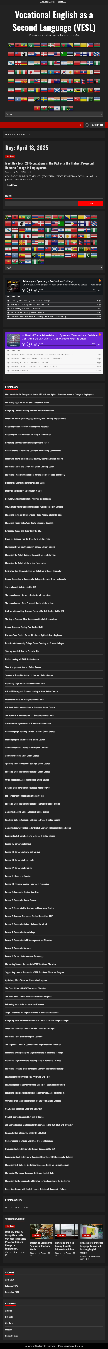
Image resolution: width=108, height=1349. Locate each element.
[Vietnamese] (37, 106)
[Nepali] (83, 79)
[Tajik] (50, 97)
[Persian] (11, 88)
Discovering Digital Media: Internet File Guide (25, 482)
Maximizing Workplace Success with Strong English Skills (29, 1173)
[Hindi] (70, 61)
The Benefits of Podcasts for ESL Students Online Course (30, 715)
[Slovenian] (11, 97)
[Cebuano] (90, 43)
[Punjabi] (31, 88)
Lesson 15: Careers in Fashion (18, 843)
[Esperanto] (64, 52)
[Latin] (90, 70)
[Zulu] (70, 106)
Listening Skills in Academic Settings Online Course (27, 771)
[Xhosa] (50, 106)
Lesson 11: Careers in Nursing (18, 876)
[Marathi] (64, 79)
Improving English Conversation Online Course (25, 683)
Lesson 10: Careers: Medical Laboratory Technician (27, 884)
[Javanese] (37, 70)
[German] (24, 61)
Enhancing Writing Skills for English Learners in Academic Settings (34, 1052)
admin (9, 172)
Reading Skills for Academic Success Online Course (27, 787)
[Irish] (17, 70)
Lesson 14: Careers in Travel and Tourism (22, 851)
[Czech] (37, 52)
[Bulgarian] (77, 43)
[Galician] (11, 61)
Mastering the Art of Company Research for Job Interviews (31, 554)
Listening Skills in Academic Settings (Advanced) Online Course (32, 803)
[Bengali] (64, 43)
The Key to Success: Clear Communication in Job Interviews (31, 619)
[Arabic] (31, 43)
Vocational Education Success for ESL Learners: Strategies (30, 1028)
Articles (37, 1235)
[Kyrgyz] (77, 70)
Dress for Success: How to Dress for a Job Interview (27, 538)
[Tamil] (57, 97)
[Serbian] (64, 88)
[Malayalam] (44, 79)
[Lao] (83, 70)
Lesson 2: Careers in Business (18, 948)
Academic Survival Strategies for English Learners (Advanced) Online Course (38, 827)
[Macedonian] (24, 79)
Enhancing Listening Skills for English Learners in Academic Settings (35, 1092)
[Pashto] (97, 79)
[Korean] (64, 70)
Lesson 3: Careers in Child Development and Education (28, 940)
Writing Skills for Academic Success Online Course (27, 779)
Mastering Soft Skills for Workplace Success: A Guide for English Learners (37, 1164)
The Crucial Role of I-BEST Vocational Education (25, 988)
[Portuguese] (24, 88)
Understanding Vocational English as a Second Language (29, 1140)
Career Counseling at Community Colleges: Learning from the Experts (35, 579)
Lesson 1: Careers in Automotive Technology (24, 956)
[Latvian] (97, 70)
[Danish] (44, 52)
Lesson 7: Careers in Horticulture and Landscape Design (29, 908)
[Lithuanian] (11, 79)
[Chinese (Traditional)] (17, 52)
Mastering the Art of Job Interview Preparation (25, 563)
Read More (13, 185)
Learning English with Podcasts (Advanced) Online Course (30, 835)
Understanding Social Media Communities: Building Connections (33, 450)
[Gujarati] (37, 61)
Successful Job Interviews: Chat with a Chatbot (25, 1132)
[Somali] (17, 97)
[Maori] (57, 79)
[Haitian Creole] (44, 61)
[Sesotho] (70, 88)
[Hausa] (50, 61)
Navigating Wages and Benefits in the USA (23, 530)
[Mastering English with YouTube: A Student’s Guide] (41, 1231)
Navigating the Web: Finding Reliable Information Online (29, 410)
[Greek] (31, 61)
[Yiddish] (57, 106)
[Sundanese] (31, 97)
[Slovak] (97, 88)
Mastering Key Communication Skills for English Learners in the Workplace (37, 1180)
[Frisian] (97, 52)
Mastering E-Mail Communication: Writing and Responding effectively (35, 474)
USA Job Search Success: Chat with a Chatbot (24, 1116)
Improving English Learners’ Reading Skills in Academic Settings (33, 1060)
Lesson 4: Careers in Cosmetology (20, 932)
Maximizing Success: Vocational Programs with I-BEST (28, 1076)
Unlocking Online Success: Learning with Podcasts (27, 426)
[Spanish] (24, 97)
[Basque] (50, 43)
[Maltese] (50, 79)
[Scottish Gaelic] (57, 88)
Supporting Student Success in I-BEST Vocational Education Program (34, 972)
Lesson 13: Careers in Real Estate (19, 860)
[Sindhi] (83, 88)
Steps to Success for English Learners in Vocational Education (31, 1012)
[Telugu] (64, 97)
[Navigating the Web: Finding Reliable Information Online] (66, 1231)
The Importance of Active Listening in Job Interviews (28, 595)
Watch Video (97, 125)
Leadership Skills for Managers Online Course (25, 699)
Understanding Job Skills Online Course (22, 659)
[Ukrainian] (83, 97)
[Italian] (24, 70)
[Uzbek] (97, 97)
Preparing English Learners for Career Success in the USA (30, 1148)
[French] (90, 52)
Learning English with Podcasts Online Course (25, 739)
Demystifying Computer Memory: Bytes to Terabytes (28, 498)
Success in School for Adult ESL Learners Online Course (29, 675)
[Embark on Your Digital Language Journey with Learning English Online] (91, 1231)
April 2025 (9, 1279)
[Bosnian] (70, 43)
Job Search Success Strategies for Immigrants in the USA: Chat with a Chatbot (39, 1124)
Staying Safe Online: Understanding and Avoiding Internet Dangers (34, 506)
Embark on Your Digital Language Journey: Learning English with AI (34, 458)
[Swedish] (44, 97)
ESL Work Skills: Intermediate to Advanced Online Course (30, 707)
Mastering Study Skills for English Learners (24, 1036)
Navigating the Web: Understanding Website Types (27, 442)
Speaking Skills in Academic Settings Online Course (27, 763)
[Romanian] (37, 88)
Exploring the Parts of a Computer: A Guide (24, 490)
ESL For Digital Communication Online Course (24, 795)
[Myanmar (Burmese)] (77, 79)
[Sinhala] (90, 88)
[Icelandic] (90, 61)
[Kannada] (44, 70)
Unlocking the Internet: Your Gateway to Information (28, 434)
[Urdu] (90, 97)
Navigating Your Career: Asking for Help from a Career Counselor (33, 571)
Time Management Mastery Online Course (23, 667)
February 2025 (11, 1286)
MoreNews (63, 1345)
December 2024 (12, 1292)
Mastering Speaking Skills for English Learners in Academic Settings (34, 1068)
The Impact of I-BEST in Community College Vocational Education (33, 1044)
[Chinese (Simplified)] (11, 52)
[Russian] (44, 88)
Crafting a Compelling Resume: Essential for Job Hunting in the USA (34, 611)
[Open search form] (81, 125)
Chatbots (9, 1323)
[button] (5, 125)
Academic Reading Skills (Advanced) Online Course (27, 811)
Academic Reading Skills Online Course (22, 755)
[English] (57, 52)
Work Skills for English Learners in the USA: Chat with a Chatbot (33, 1100)
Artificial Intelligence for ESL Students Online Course (28, 723)
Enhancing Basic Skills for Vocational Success (24, 1004)
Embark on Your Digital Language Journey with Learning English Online (35, 418)
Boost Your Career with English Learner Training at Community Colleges (36, 1189)
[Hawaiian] (57, 61)
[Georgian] (17, 61)
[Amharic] (24, 43)
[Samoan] (50, 88)
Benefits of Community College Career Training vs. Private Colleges (34, 643)
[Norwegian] (90, 79)
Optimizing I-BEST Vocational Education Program (26, 980)
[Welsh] (44, 106)
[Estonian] (70, 52)
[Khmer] (57, 70)
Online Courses (11, 1335)
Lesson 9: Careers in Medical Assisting (22, 892)
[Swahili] (37, 97)
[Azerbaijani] (44, 43)
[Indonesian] (11, 70)
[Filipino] (77, 52)
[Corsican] (24, 52)
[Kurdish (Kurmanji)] (70, 70)
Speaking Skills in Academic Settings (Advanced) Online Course (32, 819)
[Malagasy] (31, 79)
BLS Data (10, 156)
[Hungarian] (83, 61)
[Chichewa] (97, 43)
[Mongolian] (70, 79)
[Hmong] (77, 61)
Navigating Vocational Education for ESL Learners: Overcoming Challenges (37, 1020)
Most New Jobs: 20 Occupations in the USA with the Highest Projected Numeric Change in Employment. (49, 165)
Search (8, 196)
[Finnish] (83, 52)
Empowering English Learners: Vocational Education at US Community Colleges (39, 1157)
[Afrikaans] (11, 43)
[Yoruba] (64, 106)
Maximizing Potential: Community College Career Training (30, 546)
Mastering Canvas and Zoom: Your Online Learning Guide (29, 466)
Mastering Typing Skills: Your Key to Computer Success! (29, 522)
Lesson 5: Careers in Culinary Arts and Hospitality (26, 924)
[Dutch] (50, 52)
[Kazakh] (50, 70)
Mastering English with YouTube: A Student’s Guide (27, 402)
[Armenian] (37, 43)
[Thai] (70, 97)
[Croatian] (31, 52)
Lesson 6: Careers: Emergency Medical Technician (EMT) (29, 916)
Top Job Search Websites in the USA (20, 587)
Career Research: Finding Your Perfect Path (24, 627)
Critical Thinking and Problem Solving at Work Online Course (31, 691)
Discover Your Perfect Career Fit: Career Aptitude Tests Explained (33, 635)
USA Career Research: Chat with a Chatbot (23, 1108)
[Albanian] (17, 43)
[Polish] (17, 88)
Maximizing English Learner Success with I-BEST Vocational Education (35, 1084)
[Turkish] (77, 97)
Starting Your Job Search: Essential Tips (22, 651)
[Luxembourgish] (17, 79)
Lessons (8, 1329)
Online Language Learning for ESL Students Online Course (30, 731)
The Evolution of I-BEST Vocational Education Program (28, 996)
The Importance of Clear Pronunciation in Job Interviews (29, 603)
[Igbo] (97, 61)
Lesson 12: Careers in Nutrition (18, 867)
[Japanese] (31, 70)
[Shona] (77, 88)
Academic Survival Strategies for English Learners (26, 747)
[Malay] (37, 79)
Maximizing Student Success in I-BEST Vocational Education (30, 964)
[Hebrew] (64, 61)
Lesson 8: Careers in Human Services (21, 900)
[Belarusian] (57, 43)
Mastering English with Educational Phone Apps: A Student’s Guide (33, 514)
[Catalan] (83, 43)
